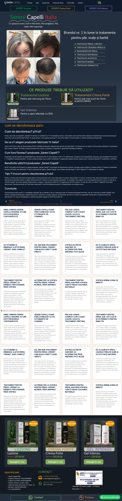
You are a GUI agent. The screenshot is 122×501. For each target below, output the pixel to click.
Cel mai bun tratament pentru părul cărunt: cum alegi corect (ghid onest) (45, 248)
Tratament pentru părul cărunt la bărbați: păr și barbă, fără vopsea (14, 283)
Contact (80, 3)
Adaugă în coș (17, 462)
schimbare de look (66, 204)
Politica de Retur (58, 3)
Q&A (37, 3)
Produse (29, 3)
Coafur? (21, 204)
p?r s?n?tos (39, 204)
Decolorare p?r (29, 204)
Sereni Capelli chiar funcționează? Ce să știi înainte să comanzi (44, 213)
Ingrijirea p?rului (22, 311)
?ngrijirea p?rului (12, 204)
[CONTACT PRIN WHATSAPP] (40, 483)
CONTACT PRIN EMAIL (50, 476)
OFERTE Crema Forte (61, 8)
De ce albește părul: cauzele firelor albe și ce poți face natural (107, 247)
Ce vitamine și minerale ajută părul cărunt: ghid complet (14, 247)
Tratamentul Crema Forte (92, 95)
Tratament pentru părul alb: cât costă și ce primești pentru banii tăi (106, 213)
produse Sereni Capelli (51, 204)
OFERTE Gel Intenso (98, 8)
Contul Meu (70, 3)
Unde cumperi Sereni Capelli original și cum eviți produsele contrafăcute (15, 213)
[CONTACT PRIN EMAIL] (40, 477)
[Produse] (81, 497)
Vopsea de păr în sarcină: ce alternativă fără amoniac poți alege (74, 248)
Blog (81, 489)
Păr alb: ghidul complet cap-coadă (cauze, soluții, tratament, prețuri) (75, 213)
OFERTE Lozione (23, 8)
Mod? (30, 311)
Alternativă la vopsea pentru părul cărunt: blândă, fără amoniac (45, 282)
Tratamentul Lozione (34, 95)
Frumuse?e (12, 311)
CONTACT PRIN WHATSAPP (52, 482)
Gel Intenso (28, 110)
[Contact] (30, 497)
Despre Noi (45, 3)
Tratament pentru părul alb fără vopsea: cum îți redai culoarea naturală (76, 283)
